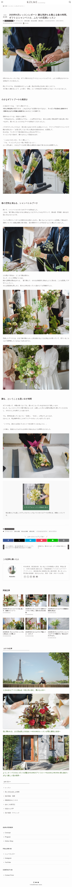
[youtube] (37, 577)
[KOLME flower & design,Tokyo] (36, 2)
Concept (8, 832)
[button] (8, 540)
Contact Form (9, 875)
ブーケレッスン (19, 20)
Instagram (8, 858)
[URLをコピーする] (63, 540)
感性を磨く (40, 20)
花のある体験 (34, 20)
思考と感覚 (27, 20)
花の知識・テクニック (12, 813)
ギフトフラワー (59, 20)
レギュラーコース (9, 20)
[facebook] (25, 577)
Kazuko (12, 576)
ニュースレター (10, 854)
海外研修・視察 (10, 796)
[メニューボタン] (2, 2)
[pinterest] (34, 577)
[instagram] (31, 577)
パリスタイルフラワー (50, 20)
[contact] (38, 882)
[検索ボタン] (70, 2)
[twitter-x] (28, 577)
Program (8, 837)
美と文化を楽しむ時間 (12, 792)
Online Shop (9, 841)
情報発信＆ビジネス (11, 800)
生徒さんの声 (9, 808)
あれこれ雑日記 (10, 804)
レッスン (8, 787)
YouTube (8, 862)
